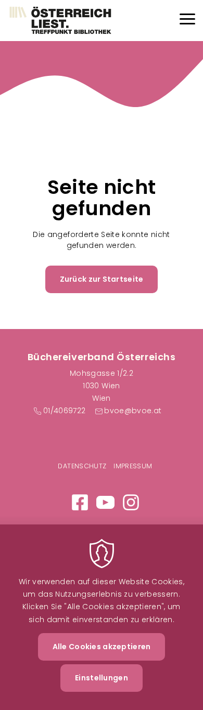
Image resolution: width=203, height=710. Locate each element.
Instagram (131, 502)
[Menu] (187, 20)
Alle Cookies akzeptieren (102, 646)
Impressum (132, 466)
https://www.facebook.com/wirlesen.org (80, 502)
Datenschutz (82, 466)
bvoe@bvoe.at (132, 410)
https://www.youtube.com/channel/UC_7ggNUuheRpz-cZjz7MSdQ (105, 502)
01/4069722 (64, 410)
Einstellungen (101, 678)
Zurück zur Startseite (102, 279)
